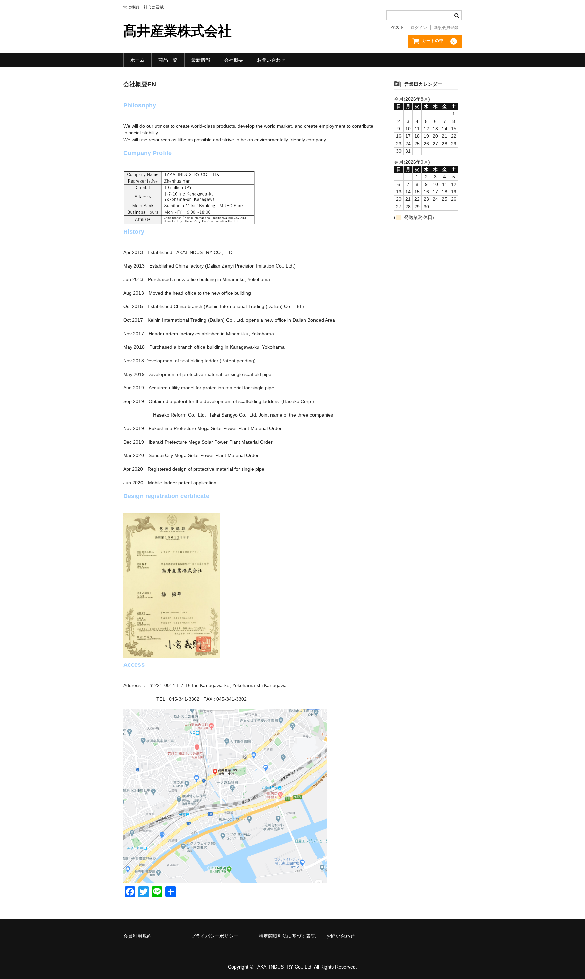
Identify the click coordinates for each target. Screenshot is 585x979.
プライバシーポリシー (214, 936)
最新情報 (200, 60)
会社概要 (233, 60)
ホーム (137, 60)
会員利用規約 (137, 936)
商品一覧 (167, 60)
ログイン (419, 27)
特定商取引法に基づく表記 (287, 936)
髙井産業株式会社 (177, 30)
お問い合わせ (271, 60)
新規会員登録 (446, 27)
